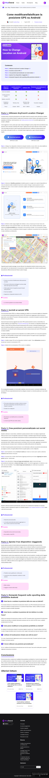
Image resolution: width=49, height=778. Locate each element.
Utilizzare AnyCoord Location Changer (17, 68)
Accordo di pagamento (25, 726)
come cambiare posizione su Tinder (36, 507)
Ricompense (30, 2)
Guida (23, 2)
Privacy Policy (43, 774)
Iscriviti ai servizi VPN (12, 70)
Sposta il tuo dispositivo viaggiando (16, 75)
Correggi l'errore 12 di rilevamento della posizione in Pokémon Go (25, 752)
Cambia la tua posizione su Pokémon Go (25, 744)
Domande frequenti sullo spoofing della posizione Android (22, 77)
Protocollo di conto (24, 736)
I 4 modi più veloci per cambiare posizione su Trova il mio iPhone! (25, 758)
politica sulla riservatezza (25, 730)
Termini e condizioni (24, 732)
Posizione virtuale (15, 7)
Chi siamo (22, 723)
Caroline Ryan (16, 22)
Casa (6, 7)
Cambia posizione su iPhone (24, 747)
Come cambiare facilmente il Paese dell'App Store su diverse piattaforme (15, 685)
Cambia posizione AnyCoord (27, 120)
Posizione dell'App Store (23, 323)
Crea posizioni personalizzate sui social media (19, 72)
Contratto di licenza (24, 734)
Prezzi (17, 2)
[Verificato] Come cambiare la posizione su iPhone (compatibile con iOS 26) (33, 685)
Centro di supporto (24, 728)
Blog (36, 2)
